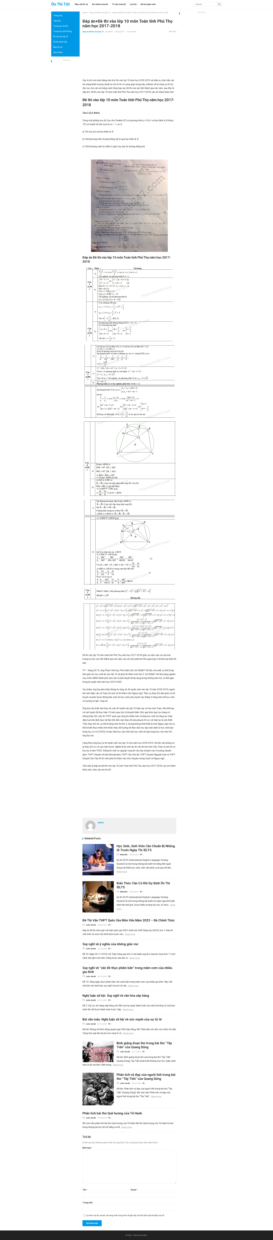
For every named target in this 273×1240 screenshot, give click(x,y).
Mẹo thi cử (58, 47)
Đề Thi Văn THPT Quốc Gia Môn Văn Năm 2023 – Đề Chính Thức (128, 920)
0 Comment (131, 32)
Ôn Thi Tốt (60, 4)
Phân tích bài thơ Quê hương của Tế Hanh (112, 1113)
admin (110, 32)
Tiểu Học (57, 21)
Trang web (87, 1202)
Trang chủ (57, 15)
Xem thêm (58, 52)
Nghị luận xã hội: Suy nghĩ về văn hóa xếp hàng (115, 995)
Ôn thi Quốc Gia (60, 42)
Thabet (144, 1235)
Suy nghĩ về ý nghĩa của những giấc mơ (110, 944)
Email (134, 1190)
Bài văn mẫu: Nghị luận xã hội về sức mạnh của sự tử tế (122, 1019)
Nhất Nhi (124, 855)
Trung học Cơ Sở (60, 26)
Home (84, 13)
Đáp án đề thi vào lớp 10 (100, 13)
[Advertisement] (65, 104)
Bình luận (87, 1148)
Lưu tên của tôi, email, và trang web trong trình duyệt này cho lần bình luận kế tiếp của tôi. (125, 1215)
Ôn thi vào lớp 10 (60, 36)
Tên (84, 1190)
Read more (122, 871)
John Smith (91, 925)
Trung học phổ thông (62, 31)
